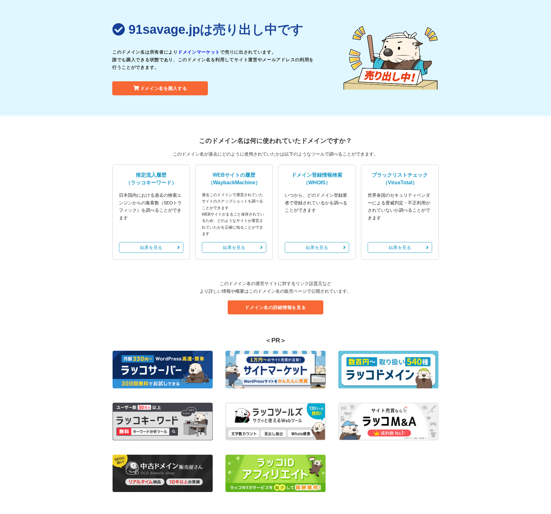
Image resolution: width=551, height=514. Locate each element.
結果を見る (151, 247)
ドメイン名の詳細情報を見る (275, 307)
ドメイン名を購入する (163, 88)
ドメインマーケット (199, 52)
